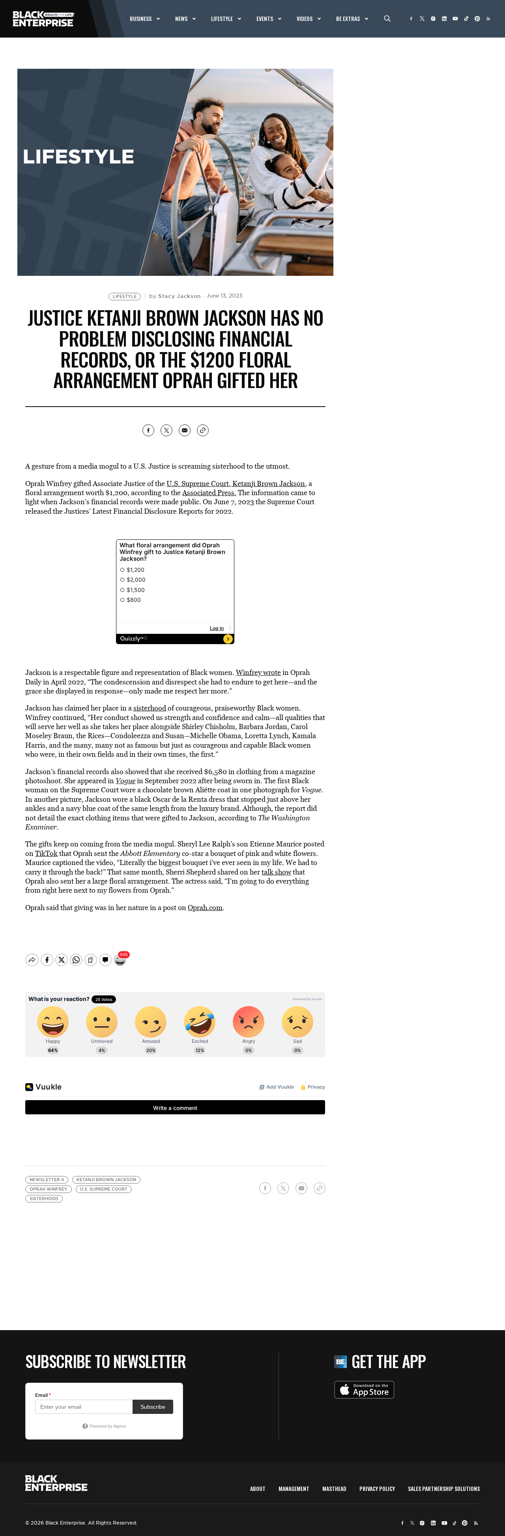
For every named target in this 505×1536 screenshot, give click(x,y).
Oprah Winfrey (48, 1189)
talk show (276, 872)
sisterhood (149, 708)
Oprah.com (205, 907)
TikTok (46, 853)
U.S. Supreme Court (103, 1189)
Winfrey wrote (258, 672)
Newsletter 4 (47, 1179)
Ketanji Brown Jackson (106, 1179)
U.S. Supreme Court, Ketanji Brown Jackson (235, 483)
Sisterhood (44, 1198)
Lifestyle (125, 296)
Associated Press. (209, 493)
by (175, 296)
